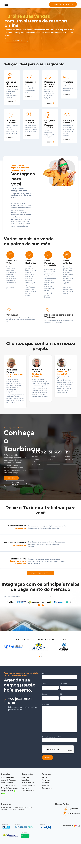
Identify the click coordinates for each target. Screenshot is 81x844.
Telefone (63, 684)
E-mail (44, 684)
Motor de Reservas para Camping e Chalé (9, 790)
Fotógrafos (25, 788)
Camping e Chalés (28, 790)
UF (61, 694)
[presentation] (39, 653)
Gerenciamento (47, 788)
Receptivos (25, 777)
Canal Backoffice (7, 783)
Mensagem (45, 704)
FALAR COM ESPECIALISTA (62, 4)
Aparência (45, 783)
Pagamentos (46, 780)
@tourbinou (74, 809)
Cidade (44, 694)
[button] (39, 656)
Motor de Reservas (8, 777)
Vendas (44, 777)
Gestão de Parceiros (8, 780)
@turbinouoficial (74, 813)
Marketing (45, 785)
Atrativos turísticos (28, 783)
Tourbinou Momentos (8, 785)
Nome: (44, 673)
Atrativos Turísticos (28, 785)
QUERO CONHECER (15, 40)
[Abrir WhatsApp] (76, 838)
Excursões (25, 780)
